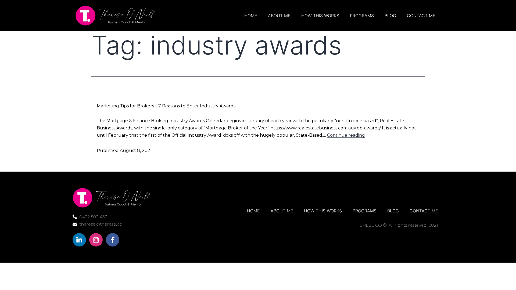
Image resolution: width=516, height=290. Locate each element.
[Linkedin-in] (79, 240)
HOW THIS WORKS (320, 15)
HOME (250, 15)
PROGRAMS (362, 15)
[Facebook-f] (112, 240)
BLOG (390, 15)
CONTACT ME (421, 15)
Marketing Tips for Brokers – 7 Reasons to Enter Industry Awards (166, 105)
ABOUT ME (279, 15)
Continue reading (346, 135)
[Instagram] (96, 240)
